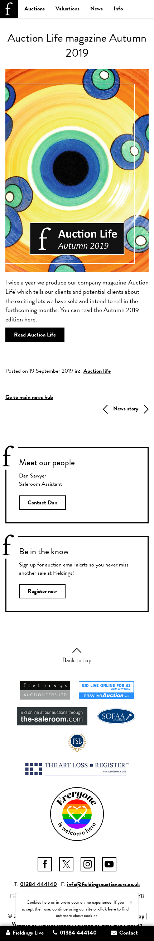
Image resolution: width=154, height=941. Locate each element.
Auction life (97, 371)
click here (107, 909)
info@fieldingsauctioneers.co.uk (103, 884)
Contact (128, 932)
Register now (42, 591)
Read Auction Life (35, 334)
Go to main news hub (29, 397)
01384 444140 (38, 884)
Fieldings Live (27, 932)
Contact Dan (42, 502)
